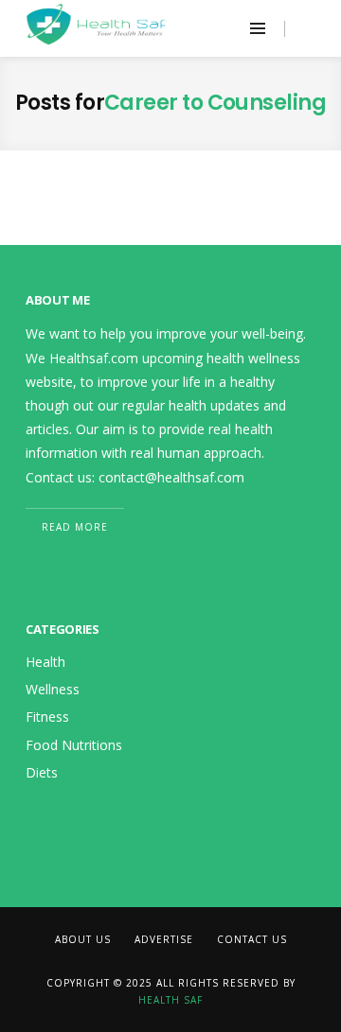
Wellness (53, 689)
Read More (75, 526)
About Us (83, 939)
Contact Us (252, 939)
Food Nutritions (74, 745)
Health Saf (170, 999)
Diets (42, 772)
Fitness (47, 717)
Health (45, 662)
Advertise (164, 939)
